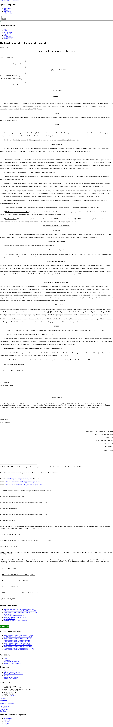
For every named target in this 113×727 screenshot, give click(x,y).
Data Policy (7, 723)
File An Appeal (8, 32)
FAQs (5, 35)
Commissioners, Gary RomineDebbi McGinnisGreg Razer (4, 708)
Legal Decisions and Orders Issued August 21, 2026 (18, 635)
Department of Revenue (10, 671)
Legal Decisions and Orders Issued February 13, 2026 (19, 649)
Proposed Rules (4, 626)
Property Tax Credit (9, 619)
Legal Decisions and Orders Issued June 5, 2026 (17, 641)
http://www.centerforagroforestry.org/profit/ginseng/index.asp (23, 481)
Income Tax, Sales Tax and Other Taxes (15, 617)
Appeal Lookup (8, 34)
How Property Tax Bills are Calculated (14, 615)
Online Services (8, 13)
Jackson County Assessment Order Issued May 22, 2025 (19, 609)
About (5, 30)
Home (5, 29)
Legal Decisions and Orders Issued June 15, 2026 (17, 640)
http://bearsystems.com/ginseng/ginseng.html (19, 478)
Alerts (5, 725)
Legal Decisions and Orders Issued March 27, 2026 (18, 645)
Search (4, 18)
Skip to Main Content (10, 8)
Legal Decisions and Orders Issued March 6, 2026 (18, 646)
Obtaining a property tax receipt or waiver (15, 620)
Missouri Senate (8, 675)
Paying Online (8, 614)
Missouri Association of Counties (13, 672)
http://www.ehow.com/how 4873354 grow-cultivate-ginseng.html (24, 484)
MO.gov (6, 10)
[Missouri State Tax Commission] (9, 0)
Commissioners (8, 660)
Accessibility (7, 720)
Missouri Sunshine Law (10, 678)
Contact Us (7, 721)
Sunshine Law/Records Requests (13, 663)
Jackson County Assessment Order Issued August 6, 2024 (20, 611)
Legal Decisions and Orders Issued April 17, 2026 (17, 643)
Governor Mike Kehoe (3, 699)
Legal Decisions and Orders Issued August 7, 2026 (18, 637)
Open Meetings (8, 38)
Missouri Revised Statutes (11, 677)
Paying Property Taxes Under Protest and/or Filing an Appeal (17, 623)
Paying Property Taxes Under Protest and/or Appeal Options (20, 612)
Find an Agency (8, 11)
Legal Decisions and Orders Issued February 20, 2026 (19, 648)
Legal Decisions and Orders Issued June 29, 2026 (17, 638)
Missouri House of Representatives (13, 674)
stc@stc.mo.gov (12, 695)
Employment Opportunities (11, 661)
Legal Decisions (8, 37)
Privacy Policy (8, 718)
